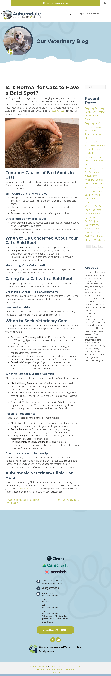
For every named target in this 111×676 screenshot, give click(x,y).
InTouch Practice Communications (66, 666)
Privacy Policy (56, 672)
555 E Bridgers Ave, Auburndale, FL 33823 (90, 13)
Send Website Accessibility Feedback (57, 669)
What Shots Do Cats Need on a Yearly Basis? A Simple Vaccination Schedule (95, 195)
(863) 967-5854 (58, 110)
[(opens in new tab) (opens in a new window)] (55, 648)
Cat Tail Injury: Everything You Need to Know (92, 225)
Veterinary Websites (38, 666)
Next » (98, 249)
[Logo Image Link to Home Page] (21, 14)
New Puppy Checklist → (67, 499)
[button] (105, 3)
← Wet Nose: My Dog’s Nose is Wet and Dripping (22, 501)
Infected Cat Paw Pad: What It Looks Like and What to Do (95, 236)
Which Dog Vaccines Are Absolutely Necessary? (95, 172)
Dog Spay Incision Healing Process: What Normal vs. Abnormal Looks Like (93, 130)
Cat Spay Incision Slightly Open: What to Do (94, 160)
